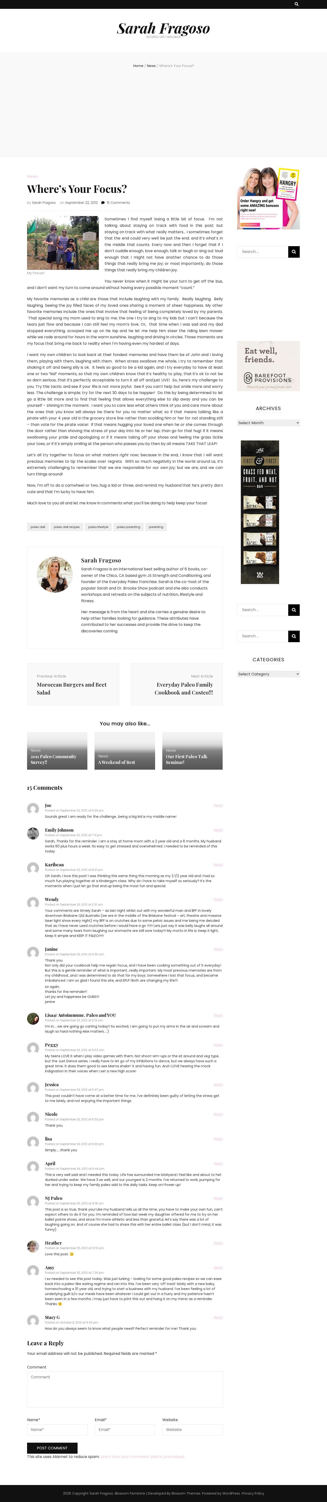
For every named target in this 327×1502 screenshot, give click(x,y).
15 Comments (118, 202)
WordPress (231, 1493)
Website (170, 1420)
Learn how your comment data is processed (142, 1456)
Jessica (52, 1084)
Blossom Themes (186, 1493)
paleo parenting (128, 527)
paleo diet (38, 527)
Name (33, 1420)
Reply (218, 805)
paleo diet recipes (67, 527)
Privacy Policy (253, 1493)
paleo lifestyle (98, 527)
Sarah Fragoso (163, 27)
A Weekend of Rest (116, 762)
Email (101, 1420)
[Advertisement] (163, 111)
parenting (156, 527)
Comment (36, 1367)
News (32, 176)
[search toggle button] (297, 4)
